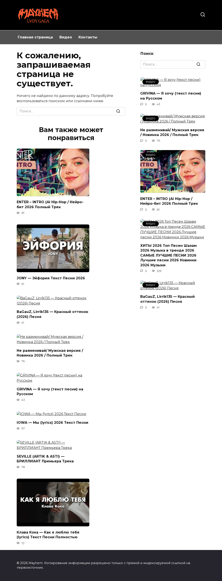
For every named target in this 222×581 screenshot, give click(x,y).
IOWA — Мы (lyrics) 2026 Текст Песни (52, 422)
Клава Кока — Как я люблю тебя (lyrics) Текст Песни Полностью (48, 534)
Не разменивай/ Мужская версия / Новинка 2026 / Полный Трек (50, 352)
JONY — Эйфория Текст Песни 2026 (51, 278)
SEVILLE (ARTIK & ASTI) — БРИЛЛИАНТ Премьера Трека (45, 458)
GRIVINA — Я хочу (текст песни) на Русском (50, 391)
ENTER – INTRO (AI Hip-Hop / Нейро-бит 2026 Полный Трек (50, 204)
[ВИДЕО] (172, 190)
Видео (65, 37)
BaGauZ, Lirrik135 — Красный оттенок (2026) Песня (52, 314)
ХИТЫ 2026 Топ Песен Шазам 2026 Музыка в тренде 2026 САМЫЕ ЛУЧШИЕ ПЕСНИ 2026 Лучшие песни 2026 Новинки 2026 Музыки (168, 255)
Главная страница (35, 37)
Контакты (87, 37)
